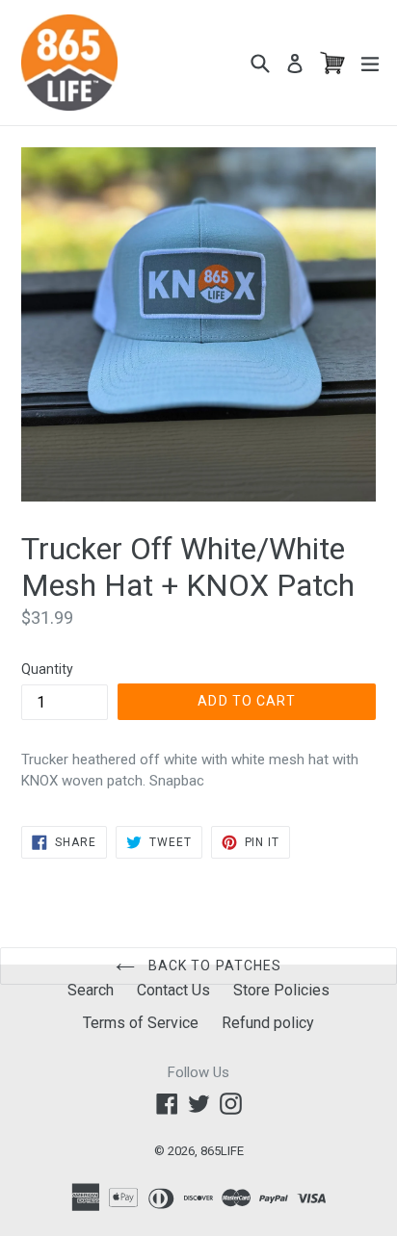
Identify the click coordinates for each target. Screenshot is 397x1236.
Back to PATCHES (213, 965)
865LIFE (222, 1151)
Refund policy (268, 1023)
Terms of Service (140, 1023)
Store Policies (281, 990)
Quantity (47, 669)
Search (90, 990)
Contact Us (173, 990)
